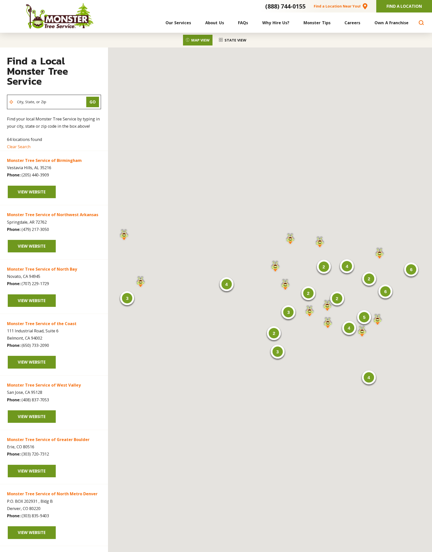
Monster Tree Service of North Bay (42, 269)
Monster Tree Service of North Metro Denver (52, 494)
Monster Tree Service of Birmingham (44, 160)
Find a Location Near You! (337, 6)
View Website (32, 192)
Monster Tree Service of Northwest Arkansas (52, 214)
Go (93, 102)
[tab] (197, 40)
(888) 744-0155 (285, 6)
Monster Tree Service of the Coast (41, 323)
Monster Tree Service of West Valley (44, 385)
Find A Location (404, 6)
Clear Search (18, 146)
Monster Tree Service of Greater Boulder (48, 439)
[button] (327, 322)
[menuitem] (178, 22)
